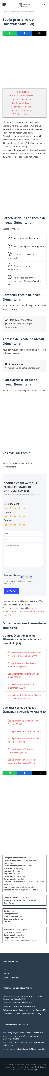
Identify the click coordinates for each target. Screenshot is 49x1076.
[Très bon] (19, 508)
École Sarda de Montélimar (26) (31, 1049)
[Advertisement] (24, 63)
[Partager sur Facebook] (24, 33)
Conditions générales (11, 978)
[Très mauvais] (6, 508)
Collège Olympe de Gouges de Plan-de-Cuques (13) (24, 1010)
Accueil (5, 12)
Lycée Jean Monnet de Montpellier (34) (26, 1032)
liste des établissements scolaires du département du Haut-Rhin (24, 611)
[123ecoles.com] (24, 4)
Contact (6, 973)
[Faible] (10, 508)
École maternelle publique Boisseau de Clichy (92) (23, 1013)
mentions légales (32, 1069)
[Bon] (15, 508)
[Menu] (4, 4)
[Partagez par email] (39, 33)
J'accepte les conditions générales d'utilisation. (19, 582)
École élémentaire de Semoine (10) (17, 1002)
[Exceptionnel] (24, 508)
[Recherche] (45, 4)
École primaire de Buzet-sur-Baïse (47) (19, 1006)
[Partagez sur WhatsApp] (10, 33)
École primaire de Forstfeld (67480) (24, 731)
